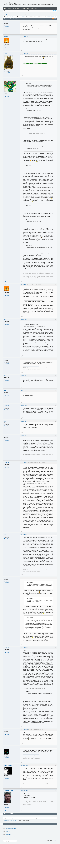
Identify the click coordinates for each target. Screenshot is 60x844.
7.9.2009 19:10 (24, 375)
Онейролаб (8, 834)
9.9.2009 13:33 (24, 435)
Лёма (5, 53)
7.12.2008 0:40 (24, 79)
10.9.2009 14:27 (24, 577)
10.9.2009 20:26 (24, 647)
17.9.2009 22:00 (24, 747)
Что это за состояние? (11, 828)
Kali (5, 359)
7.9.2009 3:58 (23, 359)
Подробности (7, 26)
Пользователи (16, 8)
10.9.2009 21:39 (24, 729)
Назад (11, 16)
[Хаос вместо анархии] (6, 4)
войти (43, 16)
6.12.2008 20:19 (24, 21)
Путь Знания (13, 14)
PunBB (56, 840)
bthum (6, 36)
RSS (55, 18)
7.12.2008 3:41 (24, 284)
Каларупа (12, 3)
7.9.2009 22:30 (24, 421)
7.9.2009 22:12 (24, 405)
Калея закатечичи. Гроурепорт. (12, 836)
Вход (36, 8)
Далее (23, 16)
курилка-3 (8, 831)
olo (5, 390)
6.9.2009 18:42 (24, 319)
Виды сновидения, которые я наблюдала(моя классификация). (19, 833)
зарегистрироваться (51, 16)
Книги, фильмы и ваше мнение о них (14, 830)
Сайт (5, 281)
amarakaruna (7, 79)
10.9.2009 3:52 (24, 534)
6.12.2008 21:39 (24, 53)
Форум (9, 8)
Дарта (5, 22)
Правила (23, 8)
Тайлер (6, 747)
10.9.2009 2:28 (24, 462)
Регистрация (30, 8)
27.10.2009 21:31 (24, 790)
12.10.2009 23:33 (24, 765)
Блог (5, 8)
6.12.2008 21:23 (24, 36)
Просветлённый (8, 790)
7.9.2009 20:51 (24, 390)
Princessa (6, 319)
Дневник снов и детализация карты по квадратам (17, 827)
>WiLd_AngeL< (8, 765)
